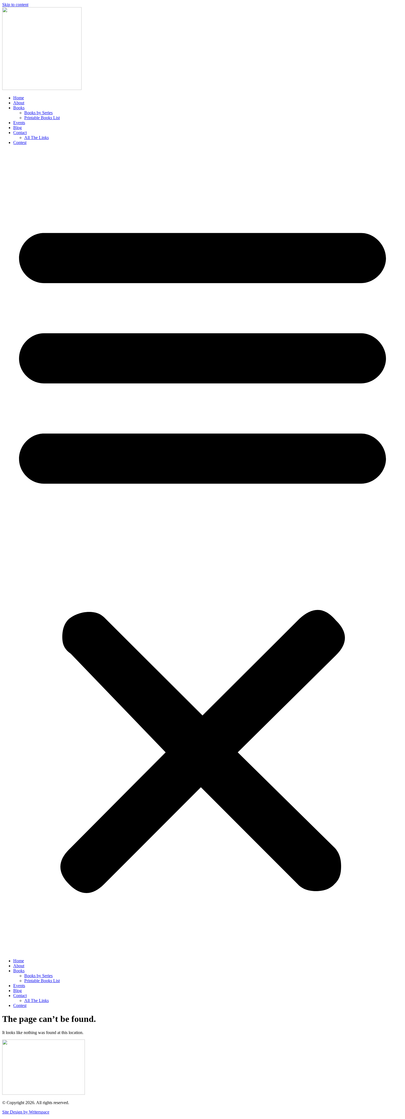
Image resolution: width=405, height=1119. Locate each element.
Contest (19, 142)
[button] (202, 552)
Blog (17, 127)
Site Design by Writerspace (25, 1112)
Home (18, 97)
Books (19, 107)
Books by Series (38, 112)
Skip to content (15, 4)
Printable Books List (42, 117)
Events (19, 122)
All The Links (36, 137)
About (18, 102)
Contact (20, 132)
